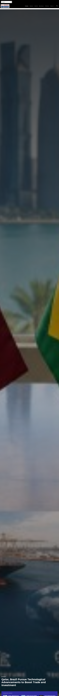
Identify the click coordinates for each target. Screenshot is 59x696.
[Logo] (5, 6)
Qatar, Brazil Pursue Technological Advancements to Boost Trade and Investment (23, 682)
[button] (57, 6)
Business (3, 676)
